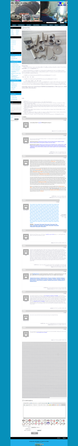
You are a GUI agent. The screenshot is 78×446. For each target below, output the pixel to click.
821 (27, 378)
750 (24, 375)
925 (30, 382)
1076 (50, 388)
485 (33, 363)
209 (27, 351)
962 (34, 384)
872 (50, 379)
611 (64, 367)
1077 (51, 388)
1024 (26, 387)
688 (31, 372)
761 (38, 375)
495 (46, 363)
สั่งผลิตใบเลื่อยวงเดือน (15, 80)
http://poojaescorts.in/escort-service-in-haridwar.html (57, 287)
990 (26, 385)
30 (60, 342)
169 (64, 348)
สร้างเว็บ (15, 0)
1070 (42, 388)
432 (52, 360)
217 (38, 351)
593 (41, 367)
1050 (60, 387)
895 (35, 381)
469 (56, 361)
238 (66, 351)
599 (49, 367)
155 (46, 348)
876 (55, 379)
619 (30, 369)
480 (26, 363)
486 (34, 363)
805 (51, 376)
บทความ (12, 46)
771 (51, 375)
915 (62, 381)
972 (47, 384)
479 (25, 363)
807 (54, 376)
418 (34, 360)
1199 (33, 394)
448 (29, 361)
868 (45, 379)
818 (24, 378)
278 (29, 354)
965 (38, 384)
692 (37, 372)
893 (33, 381)
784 (24, 376)
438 (60, 360)
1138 (42, 391)
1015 (59, 385)
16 (42, 342)
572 (58, 366)
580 (24, 367)
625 (38, 369)
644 (63, 369)
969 (43, 384)
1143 (49, 391)
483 (30, 363)
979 (56, 384)
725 (35, 373)
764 (42, 375)
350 (34, 357)
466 (52, 361)
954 (24, 384)
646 (66, 369)
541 (62, 364)
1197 (30, 394)
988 (24, 385)
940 (50, 382)
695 (41, 372)
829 (38, 378)
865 (41, 379)
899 (41, 381)
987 (22, 385)
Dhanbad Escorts (44, 145)
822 (29, 378)
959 (30, 384)
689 (33, 372)
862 (37, 379)
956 (26, 384)
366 (55, 357)
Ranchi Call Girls (47, 141)
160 (52, 348)
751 (25, 375)
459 (43, 361)
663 (43, 370)
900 (42, 381)
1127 (28, 391)
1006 (47, 385)
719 (27, 373)
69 (22, 345)
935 (43, 382)
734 (47, 373)
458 (42, 361)
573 (59, 366)
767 (46, 375)
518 (31, 364)
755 (30, 375)
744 (60, 373)
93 (54, 345)
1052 (63, 387)
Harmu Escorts (62, 145)
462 (47, 361)
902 (45, 381)
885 (22, 381)
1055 (22, 388)
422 (39, 360)
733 (46, 373)
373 (64, 357)
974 (50, 384)
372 (63, 357)
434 (55, 360)
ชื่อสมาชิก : (12, 115)
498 (50, 363)
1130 (31, 391)
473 (62, 361)
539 (59, 364)
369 (59, 357)
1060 (29, 388)
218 (39, 351)
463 (49, 361)
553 (33, 366)
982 (60, 384)
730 (42, 373)
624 (37, 369)
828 (37, 378)
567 (51, 366)
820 (26, 378)
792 (34, 376)
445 (25, 361)
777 (59, 375)
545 (22, 366)
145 (33, 348)
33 (64, 342)
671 (54, 370)
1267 (33, 397)
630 (45, 369)
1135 (38, 391)
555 (35, 366)
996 (34, 385)
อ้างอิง (65, 120)
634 (50, 369)
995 (33, 385)
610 (63, 367)
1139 (43, 391)
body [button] (24, 418)
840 (52, 378)
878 (58, 379)
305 (64, 354)
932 (39, 382)
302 (60, 354)
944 (55, 382)
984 (63, 384)
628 (42, 369)
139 (25, 348)
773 (54, 375)
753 (27, 375)
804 (50, 376)
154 (45, 348)
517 (30, 364)
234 (60, 351)
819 (25, 378)
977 (54, 384)
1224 (66, 394)
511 (22, 364)
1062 (31, 388)
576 (63, 366)
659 (38, 370)
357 (43, 357)
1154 (63, 391)
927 (33, 382)
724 (34, 373)
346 (29, 357)
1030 (34, 387)
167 (62, 348)
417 (33, 360)
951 (64, 382)
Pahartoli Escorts (54, 144)
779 (62, 375)
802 (47, 376)
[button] (26, 403)
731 (43, 373)
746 (63, 373)
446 (26, 361)
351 (35, 357)
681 (22, 372)
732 (45, 373)
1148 (55, 391)
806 (52, 376)
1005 (46, 385)
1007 (49, 385)
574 (60, 366)
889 (27, 381)
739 (54, 373)
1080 (55, 388)
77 (33, 345)
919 (22, 382)
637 (54, 369)
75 (30, 345)
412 (26, 360)
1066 (37, 388)
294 (50, 354)
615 (25, 369)
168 (63, 348)
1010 (53, 385)
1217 (56, 394)
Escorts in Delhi (38, 169)
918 (66, 381)
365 (54, 357)
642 (60, 369)
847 (62, 378)
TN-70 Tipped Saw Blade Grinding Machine (16, 74)
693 (38, 372)
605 (56, 367)
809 (56, 376)
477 (22, 363)
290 (45, 354)
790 (31, 376)
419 (35, 360)
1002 (42, 385)
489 (38, 363)
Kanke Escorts (48, 144)
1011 (54, 385)
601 (51, 367)
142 (29, 348)
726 (37, 373)
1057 (25, 388)
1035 (41, 387)
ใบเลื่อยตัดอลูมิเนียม (14, 85)
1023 (25, 387)
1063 (33, 388)
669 (51, 370)
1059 (28, 388)
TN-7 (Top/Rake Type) (14, 63)
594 (42, 367)
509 (64, 363)
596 (45, 367)
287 (41, 354)
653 (30, 370)
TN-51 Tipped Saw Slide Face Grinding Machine (15, 71)
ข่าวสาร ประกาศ (13, 44)
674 (58, 370)
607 (59, 367)
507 (62, 363)
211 (30, 351)
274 (24, 354)
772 (52, 375)
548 (26, 366)
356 (42, 357)
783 (22, 376)
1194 (26, 394)
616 (26, 369)
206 (24, 351)
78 (34, 345)
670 (52, 370)
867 (43, 379)
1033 (38, 387)
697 (43, 372)
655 (33, 370)
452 (34, 361)
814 (63, 376)
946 (58, 382)
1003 (43, 385)
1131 (33, 391)
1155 (64, 391)
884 (66, 379)
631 (46, 369)
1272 (39, 397)
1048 (58, 387)
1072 (45, 388)
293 (49, 354)
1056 (24, 388)
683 (25, 372)
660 (39, 370)
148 (37, 348)
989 (25, 385)
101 (64, 345)
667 (49, 370)
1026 (29, 387)
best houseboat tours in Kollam (42, 332)
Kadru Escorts (42, 144)
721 (30, 373)
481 (27, 363)
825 (33, 378)
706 (55, 372)
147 (35, 348)
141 (27, 348)
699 (46, 372)
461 (46, 361)
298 (55, 354)
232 (58, 351)
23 (51, 342)
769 (49, 375)
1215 (54, 394)
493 (43, 363)
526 (42, 364)
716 (24, 373)
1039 (46, 387)
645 (64, 369)
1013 (56, 385)
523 (38, 364)
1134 (37, 391)
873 (51, 379)
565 (49, 366)
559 (41, 366)
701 (49, 372)
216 (37, 351)
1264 (29, 397)
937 (46, 382)
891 (30, 381)
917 (64, 381)
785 (25, 376)
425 (43, 360)
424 (42, 360)
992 (29, 385)
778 (60, 375)
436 (58, 360)
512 (24, 364)
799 (43, 376)
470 (58, 361)
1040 (47, 387)
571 (56, 366)
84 (42, 345)
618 (29, 369)
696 (42, 372)
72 (26, 345)
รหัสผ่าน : (12, 117)
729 (41, 373)
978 (55, 384)
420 (37, 360)
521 (35, 364)
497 (49, 363)
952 (66, 382)
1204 (39, 394)
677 (62, 370)
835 (46, 378)
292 (47, 354)
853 (25, 379)
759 (35, 375)
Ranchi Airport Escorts (54, 146)
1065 (35, 388)
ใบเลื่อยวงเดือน (13, 87)
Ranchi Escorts (41, 141)
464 (50, 361)
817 (22, 378)
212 (31, 351)
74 (29, 345)
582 (26, 367)
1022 (24, 387)
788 (29, 376)
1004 (45, 385)
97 (59, 345)
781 (64, 375)
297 (54, 354)
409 (22, 360)
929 (35, 382)
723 (33, 373)
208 (26, 351)
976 (52, 384)
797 (41, 376)
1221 (62, 394)
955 (25, 384)
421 (38, 360)
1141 (46, 391)
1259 (22, 397)
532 (50, 364)
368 (58, 357)
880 (60, 379)
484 (31, 363)
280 (31, 354)
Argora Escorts (60, 144)
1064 (34, 388)
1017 (62, 385)
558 (39, 366)
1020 (66, 385)
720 (29, 373)
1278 (47, 397)
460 (45, 361)
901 (43, 381)
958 (29, 384)
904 (47, 381)
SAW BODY (13, 89)
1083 (59, 388)
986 (66, 384)
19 (46, 342)
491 (41, 363)
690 (34, 372)
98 (60, 345)
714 (66, 372)
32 (63, 342)
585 (30, 367)
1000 (39, 385)
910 (55, 381)
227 (51, 351)
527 (43, 364)
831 (41, 378)
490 (39, 363)
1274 (42, 397)
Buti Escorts (38, 145)
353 (38, 357)
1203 (38, 394)
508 (63, 363)
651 (27, 370)
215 (35, 351)
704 (52, 372)
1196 (29, 394)
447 (27, 361)
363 (51, 357)
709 (59, 372)
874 (52, 379)
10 (34, 342)
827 (35, 378)
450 (31, 361)
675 (59, 370)
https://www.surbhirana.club (61, 196)
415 (30, 360)
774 (55, 375)
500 (52, 363)
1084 (60, 388)
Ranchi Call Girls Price (41, 142)
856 (29, 379)
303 (62, 354)
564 (47, 366)
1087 (64, 388)
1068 (39, 388)
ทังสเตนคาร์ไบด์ (13, 95)
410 (24, 360)
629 (43, 369)
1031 (35, 387)
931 (38, 382)
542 (63, 364)
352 (37, 357)
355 (41, 357)
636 (52, 369)
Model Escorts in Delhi (42, 181)
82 (39, 345)
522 (37, 364)
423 (41, 360)
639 (56, 369)
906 (50, 381)
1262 (26, 397)
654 (31, 370)
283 (35, 354)
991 (27, 385)
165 (59, 348)
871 (49, 379)
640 (58, 369)
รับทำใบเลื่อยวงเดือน (14, 99)
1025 (28, 387)
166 (60, 348)
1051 (62, 387)
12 (37, 342)
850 (66, 378)
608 (60, 367)
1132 (34, 391)
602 (52, 367)
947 (59, 382)
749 (22, 375)
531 (49, 364)
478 (24, 363)
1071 (43, 388)
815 (64, 376)
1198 (31, 394)
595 (43, 367)
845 (59, 378)
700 (47, 372)
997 (35, 385)
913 (59, 381)
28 (58, 342)
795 (38, 376)
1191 (22, 394)
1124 (24, 391)
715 (22, 373)
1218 (58, 394)
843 (56, 378)
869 (46, 379)
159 (51, 348)
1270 (37, 397)
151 (41, 348)
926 (31, 382)
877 (56, 379)
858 (31, 379)
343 (25, 357)
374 (66, 357)
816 (66, 376)
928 (34, 382)
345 (27, 357)
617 (27, 369)
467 (54, 361)
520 (34, 364)
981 (59, 384)
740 (55, 373)
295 (51, 354)
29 (59, 342)
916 (63, 381)
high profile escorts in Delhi (38, 171)
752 (26, 375)
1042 (50, 387)
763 (41, 375)
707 (56, 372)
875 (54, 379)
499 (51, 363)
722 (31, 373)
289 (43, 354)
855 (27, 379)
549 (27, 366)
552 (31, 366)
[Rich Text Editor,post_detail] (44, 411)
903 (46, 381)
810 (58, 376)
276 (26, 354)
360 (47, 357)
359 (46, 357)
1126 (26, 391)
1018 (63, 385)
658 (37, 370)
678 (63, 370)
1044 (53, 387)
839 (51, 378)
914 (60, 381)
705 (54, 372)
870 (47, 379)
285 (38, 354)
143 (30, 348)
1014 (58, 385)
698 (45, 372)
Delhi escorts (53, 161)
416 (31, 360)
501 (54, 363)
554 (34, 366)
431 (51, 360)
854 (26, 379)
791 (33, 376)
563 (46, 366)
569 (54, 366)
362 (50, 357)
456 (39, 361)
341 (22, 357)
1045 (54, 387)
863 (38, 379)
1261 (25, 397)
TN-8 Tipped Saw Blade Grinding (15, 66)
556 (37, 366)
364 (52, 357)
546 (24, 366)
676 (60, 370)
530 (47, 364)
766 (45, 375)
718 (26, 373)
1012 (55, 385)
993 (30, 385)
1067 (38, 388)
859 (33, 379)
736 (50, 373)
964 (37, 384)
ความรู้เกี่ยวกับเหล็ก (14, 97)
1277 (46, 397)
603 (54, 367)
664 (45, 370)
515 (27, 364)
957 (27, 384)
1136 (39, 391)
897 (38, 381)
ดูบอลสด (40, 122)
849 (64, 378)
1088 (66, 388)
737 (51, 373)
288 (42, 354)
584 (29, 367)
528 (45, 364)
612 (66, 367)
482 (29, 363)
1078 (53, 388)
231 (56, 351)
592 (39, 367)
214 (34, 351)
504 (58, 363)
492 (42, 363)
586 (31, 367)
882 (63, 379)
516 (29, 364)
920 (24, 382)
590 (37, 367)
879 (59, 379)
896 (37, 381)
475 (64, 361)
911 (56, 381)
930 (37, 382)
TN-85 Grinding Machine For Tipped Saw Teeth (15, 78)
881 (62, 379)
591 (38, 367)
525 (41, 364)
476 (66, 361)
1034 (39, 387)
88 (47, 345)
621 (33, 369)
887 (25, 381)
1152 (60, 391)
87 (46, 345)
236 (63, 351)
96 (58, 345)
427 (46, 360)
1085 (62, 388)
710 (60, 372)
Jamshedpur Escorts (33, 146)
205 (22, 351)
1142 (47, 391)
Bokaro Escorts (50, 145)
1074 (47, 388)
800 (45, 376)
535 (54, 364)
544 (66, 364)
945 (56, 382)
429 (49, 360)
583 (27, 367)
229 (54, 351)
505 (59, 363)
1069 (41, 388)
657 (35, 370)
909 (54, 381)
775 (56, 375)
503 (56, 363)
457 (41, 361)
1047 (56, 387)
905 (49, 381)
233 (59, 351)
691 (35, 372)
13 (38, 342)
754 (29, 375)
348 (31, 357)
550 (29, 366)
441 (64, 360)
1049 (59, 387)
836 (47, 378)
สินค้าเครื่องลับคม (13, 41)
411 (25, 360)
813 (62, 376)
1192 (24, 394)
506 (60, 363)
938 (47, 382)
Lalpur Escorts (56, 145)
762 (39, 375)
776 (58, 375)
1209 (46, 394)
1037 (43, 387)
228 (52, 351)
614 (24, 369)
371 (62, 357)
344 (26, 357)
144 (31, 348)
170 (66, 348)
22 (50, 342)
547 (25, 366)
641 (59, 369)
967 (41, 384)
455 (38, 361)
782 (66, 375)
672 (55, 370)
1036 (42, 387)
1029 (33, 387)
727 (38, 373)
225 (49, 351)
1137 (41, 391)
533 (51, 364)
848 (63, 378)
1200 (34, 394)
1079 (54, 388)
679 (64, 370)
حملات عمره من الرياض (50, 234)
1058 (26, 388)
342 (24, 357)
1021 (22, 387)
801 (46, 376)
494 (45, 363)
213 (33, 351)
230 (55, 351)
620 (31, 369)
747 (64, 373)
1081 (56, 388)
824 (31, 378)
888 (26, 381)
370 (60, 357)
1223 (64, 394)
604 (55, 367)
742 (58, 373)
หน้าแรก (12, 39)
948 (60, 382)
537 (56, 364)
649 (25, 370)
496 (47, 363)
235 (62, 351)
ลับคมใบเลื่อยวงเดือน (14, 58)
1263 (28, 397)
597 (46, 367)
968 (42, 384)
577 (64, 366)
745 (62, 373)
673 (56, 370)
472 (60, 361)
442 (66, 360)
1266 (31, 397)
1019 (64, 385)
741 (56, 373)
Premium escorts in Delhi (54, 189)
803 (49, 376)
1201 (35, 394)
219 (41, 351)
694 (39, 372)
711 (62, 372)
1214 (53, 394)
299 (56, 354)
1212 (50, 394)
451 (33, 361)
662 (42, 370)
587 (33, 367)
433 (54, 360)
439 (62, 360)
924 (29, 382)
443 (22, 361)
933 (41, 382)
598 (47, 367)
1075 (49, 388)
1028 (31, 387)
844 (58, 378)
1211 (49, 394)
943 (54, 382)
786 (26, 376)
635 (51, 369)
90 (50, 345)
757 (33, 375)
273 (22, 354)
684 (26, 372)
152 (42, 348)
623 (35, 369)
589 (35, 367)
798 (42, 376)
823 (30, 378)
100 (63, 345)
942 (52, 382)
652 (29, 370)
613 (22, 369)
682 (24, 372)
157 (49, 348)
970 (45, 384)
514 (26, 364)
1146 (53, 391)
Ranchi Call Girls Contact (50, 142)
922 (26, 382)
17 (43, 342)
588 (34, 367)
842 (55, 378)
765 (43, 375)
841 (54, 378)
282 (34, 354)
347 (30, 357)
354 (39, 357)
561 (43, 366)
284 (37, 354)
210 (29, 351)
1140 (45, 391)
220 (42, 351)
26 (55, 342)
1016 (60, 385)
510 (66, 363)
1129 (30, 391)
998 (37, 385)
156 (47, 348)
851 (22, 379)
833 (43, 378)
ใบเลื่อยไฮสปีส (13, 56)
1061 (30, 388)
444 (24, 361)
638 (55, 369)
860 (34, 379)
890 (29, 381)
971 (46, 384)
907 (51, 381)
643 (62, 369)
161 (54, 348)
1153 (62, 391)
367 (56, 357)
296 (52, 354)
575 (62, 366)
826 (34, 378)
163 (56, 348)
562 (45, 366)
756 (31, 375)
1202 (37, 394)
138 (24, 348)
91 (51, 345)
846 (60, 378)
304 (63, 354)
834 (45, 378)
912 (58, 381)
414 (29, 360)
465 (51, 361)
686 (29, 372)
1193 (25, 394)
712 (63, 372)
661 (41, 370)
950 (63, 382)
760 (37, 375)
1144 (50, 391)
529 (46, 364)
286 (39, 354)
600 (50, 367)
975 (51, 384)
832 (42, 378)
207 (25, 351)
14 (39, 342)
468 (55, 361)
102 (66, 345)
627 (41, 369)
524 (39, 364)
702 (50, 372)
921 (25, 382)
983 (62, 384)
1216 (55, 394)
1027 (30, 387)
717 (25, 373)
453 (35, 361)
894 (34, 381)
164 (58, 348)
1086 (63, 388)
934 (42, 382)
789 (30, 376)
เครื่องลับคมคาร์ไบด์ (14, 61)
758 (34, 375)
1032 (37, 387)
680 (66, 370)
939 (49, 382)
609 (62, 367)
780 (63, 375)
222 (45, 351)
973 (49, 384)
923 (27, 382)
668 (50, 370)
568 (52, 366)
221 (43, 351)
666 (47, 370)
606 (58, 367)
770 (50, 375)
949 (62, 382)
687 (30, 372)
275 (25, 354)
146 (34, 348)
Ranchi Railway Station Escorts (43, 146)
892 (31, 381)
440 (63, 360)
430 (50, 360)
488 (37, 363)
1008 (50, 385)
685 (27, 372)
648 (24, 370)
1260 (24, 397)
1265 (30, 397)
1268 (34, 397)
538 (58, 364)
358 (45, 357)
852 (24, 379)
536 (55, 364)
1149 (56, 391)
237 (64, 351)
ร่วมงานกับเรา (13, 49)
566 (50, 366)
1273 (41, 397)
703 (51, 372)
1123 (22, 391)
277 (27, 354)
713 (64, 372)
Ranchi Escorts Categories (56, 141)
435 (56, 360)
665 (46, 370)
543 (64, 364)
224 (47, 351)
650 (26, 370)
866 (42, 379)
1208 (45, 394)
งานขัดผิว (12, 82)
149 (38, 348)
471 (59, 361)
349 (33, 357)
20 (47, 342)
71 (25, 345)
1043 (51, 387)
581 (25, 367)
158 (50, 348)
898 (39, 381)
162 (55, 348)
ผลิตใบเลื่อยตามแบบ (14, 84)
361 (49, 357)
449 (30, 361)
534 (52, 364)
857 (30, 379)
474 (63, 361)
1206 (42, 394)
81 (38, 345)
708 (58, 372)
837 (49, 378)
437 (59, 360)
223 (46, 351)
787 (27, 376)
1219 (59, 394)
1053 (64, 387)
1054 (66, 387)
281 (33, 354)
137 (22, 348)
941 (51, 382)
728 (39, 373)
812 (60, 376)
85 (43, 345)
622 (34, 369)
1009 (51, 385)
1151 (59, 391)
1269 (35, 397)
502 (55, 363)
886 (24, 381)
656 (34, 370)
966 (39, 384)
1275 (43, 397)
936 (45, 382)
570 (55, 366)
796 (39, 376)
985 (64, 384)
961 (33, 384)
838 (50, 378)
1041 (49, 387)
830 (39, 378)
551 (30, 366)
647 (22, 370)
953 (22, 384)
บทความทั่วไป (13, 94)
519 (33, 364)
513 (25, 364)
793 (35, 376)
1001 (41, 385)
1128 (29, 391)
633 (49, 369)
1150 (58, 391)
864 (39, 379)
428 (47, 360)
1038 (45, 387)
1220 (60, 394)
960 (31, 384)
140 (26, 348)
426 (45, 360)
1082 (58, 388)
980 (58, 384)
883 (64, 379)
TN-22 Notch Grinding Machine (15, 69)
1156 (66, 391)
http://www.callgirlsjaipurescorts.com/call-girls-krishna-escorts (56, 323)
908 (52, 381)
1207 (43, 394)
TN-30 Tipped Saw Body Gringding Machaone (14, 76)
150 (39, 348)
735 (49, 373)
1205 (41, 394)
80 (37, 345)
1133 (35, 391)
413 (27, 360)
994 (31, 385)
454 (37, 361)
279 (30, 354)
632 (47, 369)
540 (60, 364)
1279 (49, 397)
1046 (55, 387)
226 (50, 351)
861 (35, 379)
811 (59, 376)
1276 (45, 397)
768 (47, 375)
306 (66, 354)
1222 (63, 394)
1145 (51, 391)
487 (35, 363)
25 (54, 342)
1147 (54, 391)
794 (37, 376)
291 (46, 354)
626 (39, 369)
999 (38, 385)
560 (42, 366)
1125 (25, 391)
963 (35, 384)
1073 (46, 388)
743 (59, 373)
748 (66, 373)
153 (43, 348)
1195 (28, 394)
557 (38, 366)
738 (52, 373)
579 (22, 367)
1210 (47, 394)
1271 (38, 397)
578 (66, 366)
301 (59, 354)
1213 (51, 394)
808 (55, 376)
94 (55, 345)
